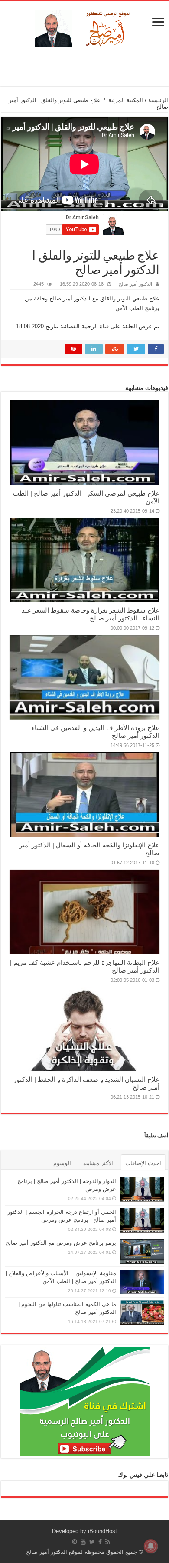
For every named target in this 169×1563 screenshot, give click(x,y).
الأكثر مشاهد (98, 1163)
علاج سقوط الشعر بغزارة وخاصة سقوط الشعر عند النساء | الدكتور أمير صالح (90, 614)
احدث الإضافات (143, 1163)
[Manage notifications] (151, 1546)
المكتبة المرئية (125, 100)
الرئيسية (158, 100)
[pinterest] (74, 1541)
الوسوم (62, 1163)
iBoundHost (102, 1531)
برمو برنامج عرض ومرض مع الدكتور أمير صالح (61, 1243)
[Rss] (107, 1541)
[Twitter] (92, 1541)
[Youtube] (83, 1541)
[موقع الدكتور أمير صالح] (84, 27)
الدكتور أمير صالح (135, 284)
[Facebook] (100, 1541)
